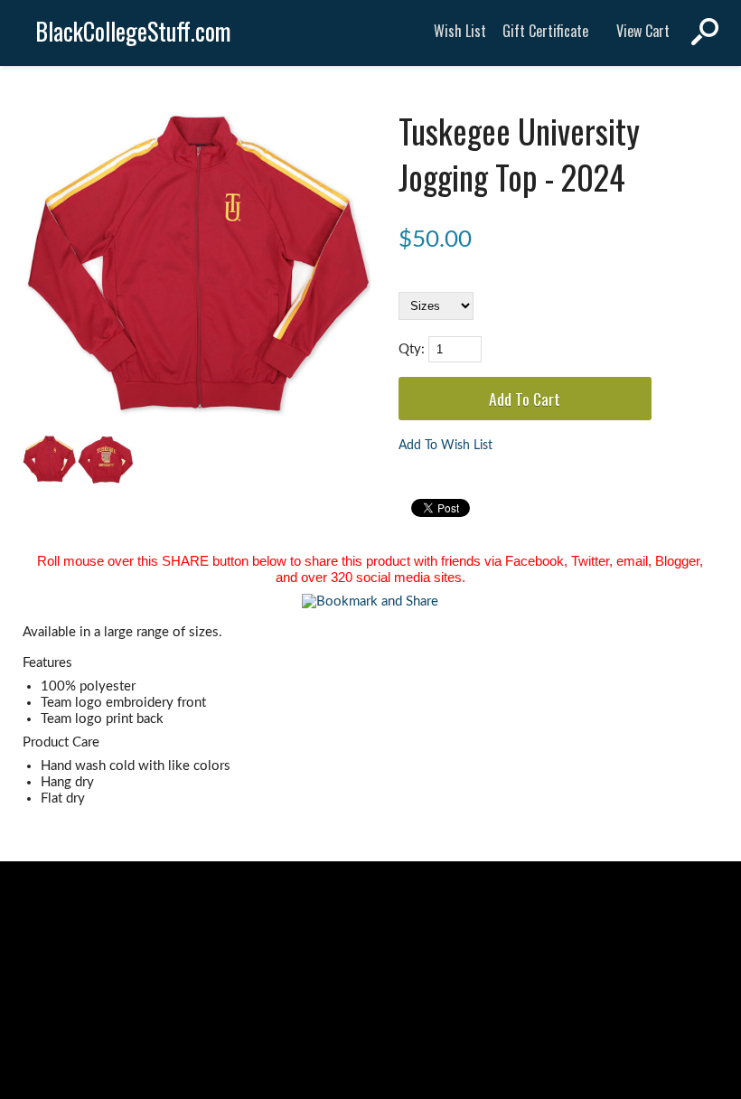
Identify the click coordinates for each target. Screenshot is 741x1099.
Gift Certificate (545, 31)
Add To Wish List (445, 445)
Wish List (460, 31)
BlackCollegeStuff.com (133, 31)
